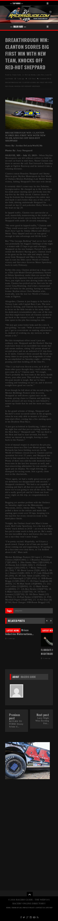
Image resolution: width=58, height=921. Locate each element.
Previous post (14, 716)
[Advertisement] (29, 803)
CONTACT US (40, 907)
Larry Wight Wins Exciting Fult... (42, 721)
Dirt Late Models (30, 75)
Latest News (40, 75)
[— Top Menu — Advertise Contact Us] (29, 3)
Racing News (18, 610)
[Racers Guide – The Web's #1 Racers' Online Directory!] (29, 14)
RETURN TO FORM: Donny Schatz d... (16, 724)
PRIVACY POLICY (29, 907)
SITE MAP (49, 907)
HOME (8, 907)
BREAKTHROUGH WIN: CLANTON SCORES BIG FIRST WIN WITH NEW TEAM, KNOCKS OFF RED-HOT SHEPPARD (27, 53)
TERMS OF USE (17, 907)
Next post (43, 715)
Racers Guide (28, 677)
